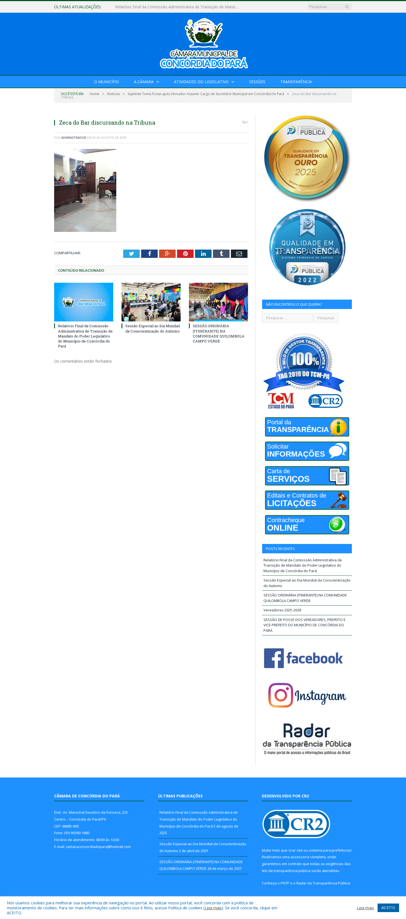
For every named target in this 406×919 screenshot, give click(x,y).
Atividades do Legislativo (201, 81)
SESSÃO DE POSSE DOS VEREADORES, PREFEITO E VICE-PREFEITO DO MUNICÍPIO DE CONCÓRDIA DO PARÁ (304, 625)
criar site (295, 850)
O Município (106, 81)
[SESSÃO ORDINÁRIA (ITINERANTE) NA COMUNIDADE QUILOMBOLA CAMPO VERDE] (218, 302)
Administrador (73, 137)
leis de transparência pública (286, 870)
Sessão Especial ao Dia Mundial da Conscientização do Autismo (172, 6)
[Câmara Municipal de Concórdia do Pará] (203, 43)
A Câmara (144, 81)
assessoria (300, 856)
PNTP (285, 883)
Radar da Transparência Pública (323, 883)
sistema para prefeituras (330, 850)
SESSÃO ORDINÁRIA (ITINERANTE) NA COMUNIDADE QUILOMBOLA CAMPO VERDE (218, 333)
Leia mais (213, 907)
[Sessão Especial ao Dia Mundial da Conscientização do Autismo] (151, 302)
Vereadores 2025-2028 (282, 610)
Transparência (296, 81)
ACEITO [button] (388, 907)
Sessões (257, 81)
